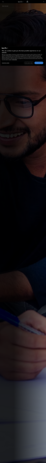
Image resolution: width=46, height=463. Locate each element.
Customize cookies (5, 62)
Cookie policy (14, 59)
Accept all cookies (38, 62)
